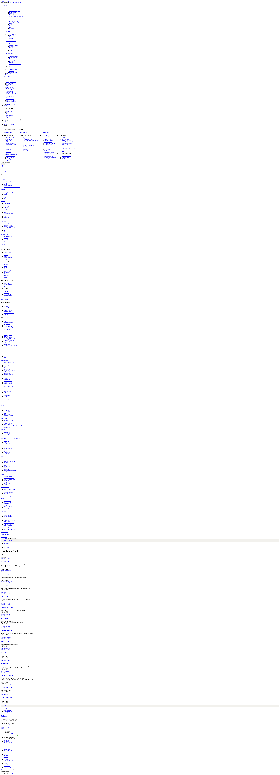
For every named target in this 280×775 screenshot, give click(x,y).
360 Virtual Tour (10, 157)
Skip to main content (5, 1)
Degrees (5, 449)
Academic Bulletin (10, 96)
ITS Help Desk (65, 149)
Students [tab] (3, 244)
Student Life (9, 53)
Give (5, 123)
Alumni (5, 105)
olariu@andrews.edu (5, 648)
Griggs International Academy (10, 470)
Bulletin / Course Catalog (9, 489)
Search (2, 164)
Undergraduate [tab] (4, 418)
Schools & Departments (9, 471)
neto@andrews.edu (5, 704)
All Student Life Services (15, 64)
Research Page (7, 508)
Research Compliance (9, 506)
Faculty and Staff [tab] (4, 360)
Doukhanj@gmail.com (6, 592)
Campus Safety (65, 147)
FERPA (11, 47)
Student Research (8, 503)
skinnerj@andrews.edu (6, 671)
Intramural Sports (7, 524)
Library (8, 97)
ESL (10, 27)
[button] (14, 124)
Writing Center (7, 482)
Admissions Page (7, 407)
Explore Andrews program (10, 479)
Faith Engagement (66, 138)
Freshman (11, 23)
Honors (11, 62)
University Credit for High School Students (13, 425)
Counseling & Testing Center (16, 60)
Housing (11, 61)
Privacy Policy (19, 773)
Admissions (9, 19)
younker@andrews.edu (6, 684)
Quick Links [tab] (3, 171)
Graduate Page (7, 432)
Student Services (7, 452)
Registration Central (11, 93)
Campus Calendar (8, 525)
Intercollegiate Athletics (9, 523)
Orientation (25, 146)
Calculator (11, 35)
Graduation (12, 46)
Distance (8, 141)
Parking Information (8, 750)
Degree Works (47, 153)
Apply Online (7, 764)
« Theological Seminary (7, 540)
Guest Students (7, 424)
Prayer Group (12, 49)
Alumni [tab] (2, 388)
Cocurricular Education (49, 143)
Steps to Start (26, 138)
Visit (5, 121)
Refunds (63, 158)
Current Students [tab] (4, 299)
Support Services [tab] (4, 474)
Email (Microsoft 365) (11, 82)
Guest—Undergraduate (11, 154)
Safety (10, 50)
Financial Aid (7, 411)
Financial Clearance (66, 156)
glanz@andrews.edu (5, 626)
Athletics (6, 755)
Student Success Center (67, 143)
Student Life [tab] (3, 221)
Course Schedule (10, 88)
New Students (23, 132)
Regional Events (10, 111)
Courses (5, 451)
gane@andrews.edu (5, 603)
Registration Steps (27, 149)
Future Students (8, 132)
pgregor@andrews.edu (6, 570)
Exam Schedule (48, 139)
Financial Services (27, 148)
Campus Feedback (8, 767)
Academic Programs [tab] (5, 458)
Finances (8, 31)
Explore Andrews (13, 15)
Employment (6, 763)
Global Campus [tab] (4, 446)
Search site (3, 129)
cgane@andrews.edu (5, 614)
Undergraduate (12, 12)
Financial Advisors (27, 139)
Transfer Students (8, 423)
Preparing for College (14, 22)
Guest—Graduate (10, 156)
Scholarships (12, 36)
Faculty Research (7, 505)
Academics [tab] (3, 456)
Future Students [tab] (4, 246)
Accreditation (12, 773)
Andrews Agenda (13, 69)
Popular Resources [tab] (5, 487)
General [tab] (2, 405)
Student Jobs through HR (9, 520)
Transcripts (8, 113)
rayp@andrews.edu (5, 659)
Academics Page (7, 496)
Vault (45, 150)
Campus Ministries (13, 56)
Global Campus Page (8, 448)
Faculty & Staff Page (11, 104)
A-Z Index (6, 759)
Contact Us (6, 547)
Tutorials (11, 38)
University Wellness (14, 58)
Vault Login (6, 762)
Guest (10, 25)
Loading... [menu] (6, 125)
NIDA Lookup (9, 87)
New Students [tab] (4, 277)
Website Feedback (8, 742)
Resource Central (10, 95)
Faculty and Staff (7, 544)
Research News (7, 501)
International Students (8, 415)
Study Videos (26, 150)
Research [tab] (3, 498)
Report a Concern (10, 103)
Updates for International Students (31, 140)
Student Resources (8, 546)
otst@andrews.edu (5, 694)
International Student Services (68, 148)
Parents (5, 5)
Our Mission (6, 543)
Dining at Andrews (13, 57)
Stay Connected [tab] (4, 234)
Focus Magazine (13, 72)
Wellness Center (10, 99)
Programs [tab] (3, 179)
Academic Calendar (13, 45)
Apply (6, 120)
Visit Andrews (7, 766)
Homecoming (9, 115)
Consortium (6, 469)
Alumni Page (9, 117)
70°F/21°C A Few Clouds (10, 735)
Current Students (46, 132)
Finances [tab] (3, 201)
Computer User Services (12, 89)
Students (5, 75)
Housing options (7, 515)
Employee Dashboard (11, 101)
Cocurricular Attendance (50, 157)
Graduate (11, 13)
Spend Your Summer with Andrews (17, 16)
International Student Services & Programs (13, 519)
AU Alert (11, 71)
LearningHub (9, 92)
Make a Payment (65, 157)
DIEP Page (6, 441)
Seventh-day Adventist (6, 769)
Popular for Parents (11, 41)
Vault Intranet (9, 91)
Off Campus (6, 467)
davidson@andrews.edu (6, 581)
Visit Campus (7, 414)
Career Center (65, 144)
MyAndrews (9, 84)
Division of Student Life (9, 529)
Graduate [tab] (3, 429)
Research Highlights (8, 502)
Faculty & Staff (7, 76)
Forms (63, 160)
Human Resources (10, 100)
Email (7, 112)
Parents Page (9, 73)
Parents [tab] (2, 176)
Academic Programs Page (9, 461)
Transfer (11, 24)
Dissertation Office (8, 480)
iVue (7, 86)
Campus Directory (8, 751)
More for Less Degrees (14, 11)
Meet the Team (7, 427)
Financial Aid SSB (48, 156)
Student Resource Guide (28, 145)
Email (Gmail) (9, 83)
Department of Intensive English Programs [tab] (10, 438)
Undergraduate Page (8, 420)
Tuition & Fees (12, 34)
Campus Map (7, 749)
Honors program (7, 483)
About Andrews (4, 532)
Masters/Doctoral (7, 433)
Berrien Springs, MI (8, 733)
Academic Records (66, 139)
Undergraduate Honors (11, 144)
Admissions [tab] (3, 189)
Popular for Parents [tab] (5, 209)
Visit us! (11, 43)
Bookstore (6, 757)
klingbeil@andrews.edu (6, 637)
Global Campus (7, 466)
